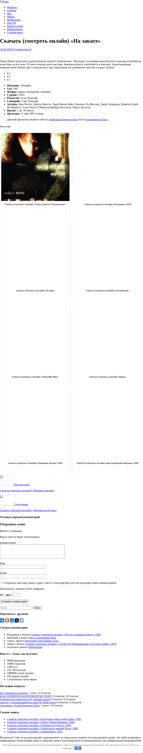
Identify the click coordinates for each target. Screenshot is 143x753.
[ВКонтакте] (2, 620)
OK (78, 748)
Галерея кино (15, 32)
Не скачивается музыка (14, 693)
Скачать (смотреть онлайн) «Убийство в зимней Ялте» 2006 (42, 728)
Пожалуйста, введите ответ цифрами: (22, 588)
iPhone (11, 16)
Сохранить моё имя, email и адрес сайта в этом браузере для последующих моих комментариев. (60, 582)
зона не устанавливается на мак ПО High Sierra (28, 702)
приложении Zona (96, 119)
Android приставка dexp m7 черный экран (25, 699)
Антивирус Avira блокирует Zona (20, 705)
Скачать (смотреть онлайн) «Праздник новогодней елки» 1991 (44, 719)
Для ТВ (11, 23)
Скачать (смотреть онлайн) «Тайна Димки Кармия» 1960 (41, 722)
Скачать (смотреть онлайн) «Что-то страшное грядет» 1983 (66, 634)
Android (11, 10)
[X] (17, 620)
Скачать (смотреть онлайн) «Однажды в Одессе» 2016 (39, 725)
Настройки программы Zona (41, 640)
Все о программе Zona (43, 637)
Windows (12, 7)
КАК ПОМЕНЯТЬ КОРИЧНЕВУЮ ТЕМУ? (26, 696)
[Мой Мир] (12, 620)
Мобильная (13, 19)
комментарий (8, 542)
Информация (14, 29)
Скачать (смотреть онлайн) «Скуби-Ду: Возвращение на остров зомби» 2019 (70, 643)
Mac (9, 13)
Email (3, 572)
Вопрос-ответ (15, 26)
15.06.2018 (6, 49)
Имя (2, 563)
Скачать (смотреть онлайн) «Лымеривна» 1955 (35, 731)
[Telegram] (22, 620)
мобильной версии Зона (63, 119)
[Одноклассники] (7, 620)
